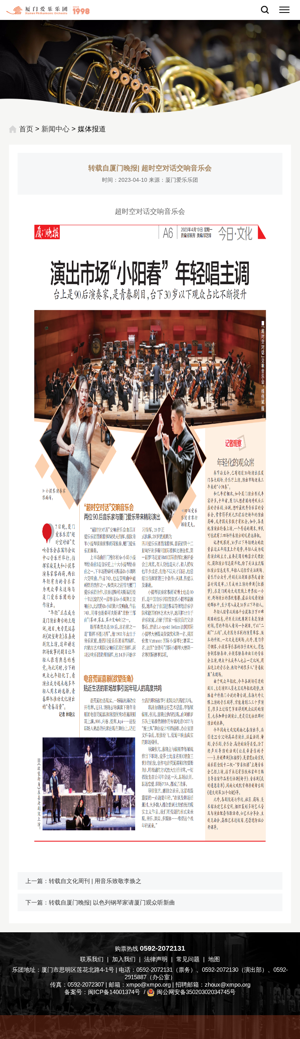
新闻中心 (55, 129)
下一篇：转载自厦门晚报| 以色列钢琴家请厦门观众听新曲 (100, 902)
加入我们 (124, 959)
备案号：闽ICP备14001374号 (102, 992)
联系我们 (92, 959)
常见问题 (188, 959)
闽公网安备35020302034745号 (196, 992)
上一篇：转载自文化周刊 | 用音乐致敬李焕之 (83, 881)
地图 (214, 959)
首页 (26, 129)
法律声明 (156, 959)
